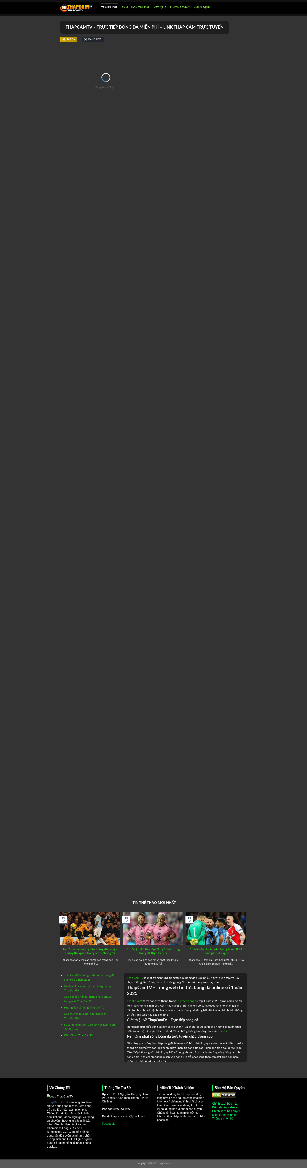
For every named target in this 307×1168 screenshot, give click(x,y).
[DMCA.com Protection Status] (224, 1094)
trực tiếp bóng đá (187, 1001)
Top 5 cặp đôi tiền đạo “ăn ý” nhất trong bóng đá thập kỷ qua (153, 951)
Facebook (108, 1123)
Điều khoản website (224, 1107)
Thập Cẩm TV (135, 978)
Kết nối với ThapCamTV (78, 1035)
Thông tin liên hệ (222, 1118)
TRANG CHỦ (109, 7)
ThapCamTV (134, 1001)
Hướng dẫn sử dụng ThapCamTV (84, 1007)
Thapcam (189, 1094)
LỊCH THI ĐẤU (140, 7)
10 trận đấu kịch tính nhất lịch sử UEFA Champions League (216, 951)
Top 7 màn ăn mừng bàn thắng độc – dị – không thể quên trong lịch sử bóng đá (90, 951)
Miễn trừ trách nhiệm (225, 1114)
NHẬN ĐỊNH (201, 7)
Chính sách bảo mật (224, 1103)
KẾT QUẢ (160, 7)
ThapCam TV (55, 1102)
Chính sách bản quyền (226, 1111)
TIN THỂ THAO (180, 7)
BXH (125, 7)
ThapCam (223, 1031)
